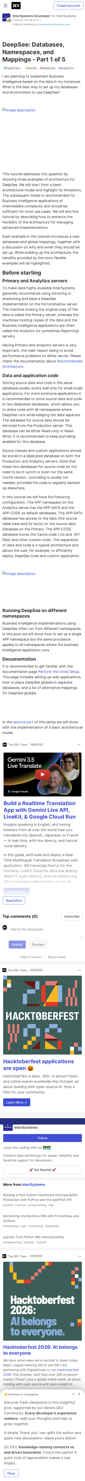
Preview (38, 944)
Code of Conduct (31, 957)
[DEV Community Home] (16, 6)
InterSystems (66, 16)
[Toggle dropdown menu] (79, 744)
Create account (68, 6)
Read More (14, 900)
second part (23, 722)
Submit (17, 944)
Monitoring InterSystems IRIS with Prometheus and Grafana (40, 1221)
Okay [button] (11, 1473)
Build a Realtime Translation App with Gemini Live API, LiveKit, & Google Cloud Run (40, 810)
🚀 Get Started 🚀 (42, 1170)
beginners (12, 68)
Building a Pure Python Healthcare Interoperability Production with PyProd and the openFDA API (40, 1200)
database (47, 68)
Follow (42, 1138)
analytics (66, 68)
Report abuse (56, 957)
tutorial (30, 68)
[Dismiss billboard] (79, 1394)
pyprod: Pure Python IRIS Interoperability (33, 1239)
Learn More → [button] (16, 1102)
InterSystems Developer (31, 16)
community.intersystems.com (54, 24)
